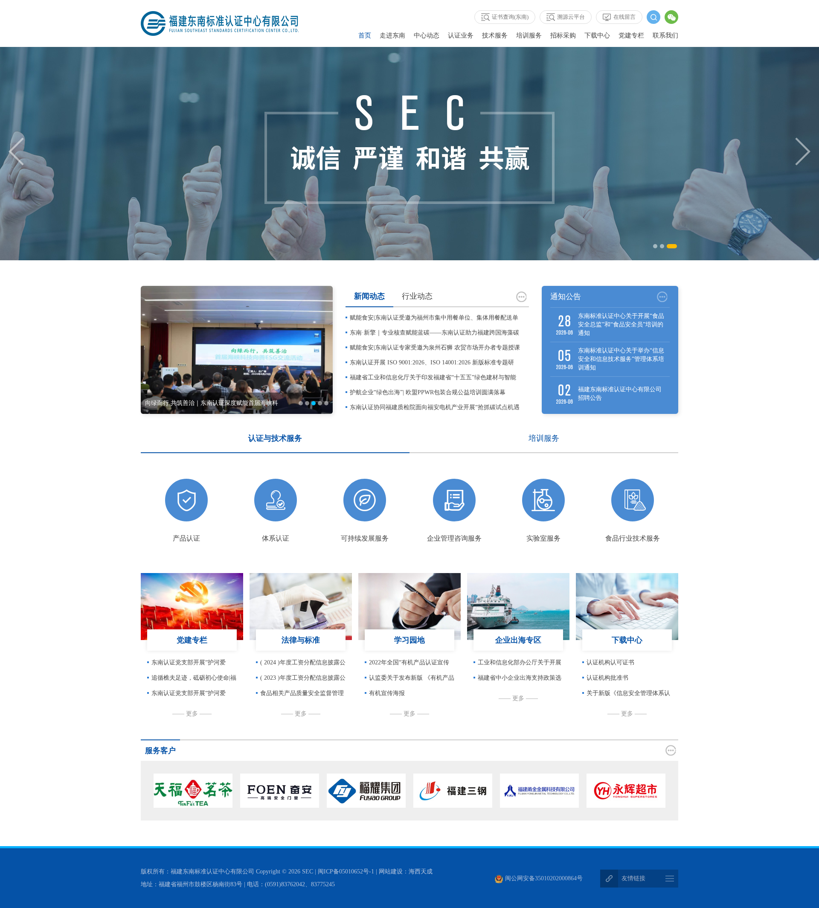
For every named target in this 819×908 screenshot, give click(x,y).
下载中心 (597, 35)
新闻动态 (369, 296)
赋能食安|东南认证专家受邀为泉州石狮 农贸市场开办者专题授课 (435, 347)
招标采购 (563, 35)
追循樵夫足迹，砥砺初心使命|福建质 (193, 680)
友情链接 (633, 878)
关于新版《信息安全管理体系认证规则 (628, 695)
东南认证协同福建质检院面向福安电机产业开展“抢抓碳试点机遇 (435, 407)
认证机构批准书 (607, 678)
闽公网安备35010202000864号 (544, 878)
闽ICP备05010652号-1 (346, 871)
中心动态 (426, 35)
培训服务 (529, 35)
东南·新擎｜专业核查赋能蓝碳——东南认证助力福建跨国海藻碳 (434, 332)
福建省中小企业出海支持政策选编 (519, 680)
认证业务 (460, 35)
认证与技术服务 (275, 438)
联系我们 (665, 35)
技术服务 (495, 35)
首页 (364, 35)
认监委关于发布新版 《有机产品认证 (411, 680)
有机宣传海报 (387, 693)
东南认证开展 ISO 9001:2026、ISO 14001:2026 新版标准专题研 (432, 362)
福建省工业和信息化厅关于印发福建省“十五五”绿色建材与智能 (433, 377)
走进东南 (392, 35)
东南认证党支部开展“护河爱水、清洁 (188, 664)
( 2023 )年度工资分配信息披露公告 (303, 680)
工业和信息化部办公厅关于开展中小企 (519, 664)
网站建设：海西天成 (406, 871)
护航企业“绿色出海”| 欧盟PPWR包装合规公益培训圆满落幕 (427, 392)
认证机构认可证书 (610, 662)
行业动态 (417, 296)
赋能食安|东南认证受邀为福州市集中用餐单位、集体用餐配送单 (434, 317)
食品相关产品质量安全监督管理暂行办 (302, 695)
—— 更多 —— (192, 713)
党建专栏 (631, 35)
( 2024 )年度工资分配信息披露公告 (303, 664)
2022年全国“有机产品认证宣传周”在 (409, 664)
